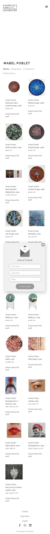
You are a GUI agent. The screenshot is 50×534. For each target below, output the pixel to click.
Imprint (25, 521)
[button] (46, 6)
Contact (25, 512)
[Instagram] (25, 525)
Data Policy (25, 516)
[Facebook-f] (20, 525)
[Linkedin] (30, 525)
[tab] (6, 69)
